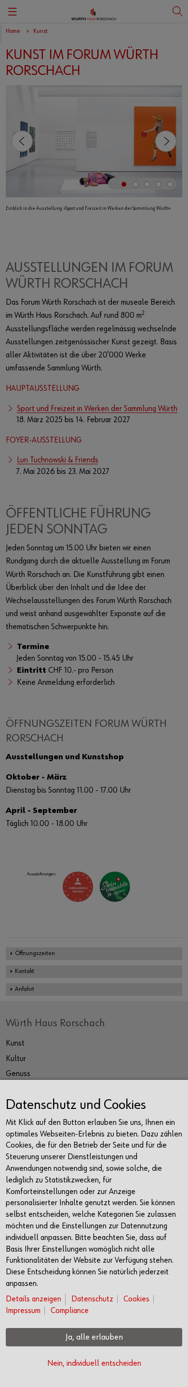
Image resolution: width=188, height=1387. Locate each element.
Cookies (136, 1299)
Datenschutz (92, 1299)
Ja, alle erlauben (94, 1337)
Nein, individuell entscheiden (94, 1363)
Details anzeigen (33, 1299)
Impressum (23, 1311)
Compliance (70, 1311)
